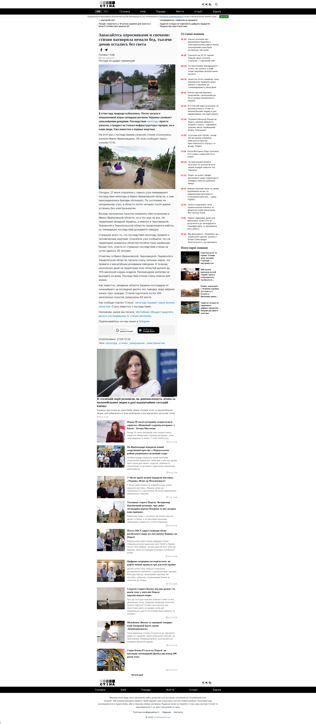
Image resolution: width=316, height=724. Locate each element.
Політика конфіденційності (146, 712)
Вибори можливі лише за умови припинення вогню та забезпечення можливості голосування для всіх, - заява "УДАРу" (203, 194)
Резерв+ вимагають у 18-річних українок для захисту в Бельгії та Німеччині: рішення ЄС (125, 25)
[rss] (209, 4)
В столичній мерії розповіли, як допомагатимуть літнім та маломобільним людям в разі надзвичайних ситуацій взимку (203, 110)
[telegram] (202, 4)
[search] (216, 4)
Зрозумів (224, 17)
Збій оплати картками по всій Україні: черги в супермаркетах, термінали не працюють (181, 18)
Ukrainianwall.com (162, 717)
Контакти (178, 712)
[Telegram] (106, 49)
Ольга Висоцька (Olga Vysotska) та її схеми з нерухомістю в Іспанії (203, 154)
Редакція (166, 712)
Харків (217, 11)
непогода (111, 343)
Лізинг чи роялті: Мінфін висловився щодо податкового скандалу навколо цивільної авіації (203, 179)
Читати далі (137, 675)
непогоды (152, 121)
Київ (143, 11)
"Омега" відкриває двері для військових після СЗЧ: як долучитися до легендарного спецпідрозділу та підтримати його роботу (202, 223)
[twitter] (206, 4)
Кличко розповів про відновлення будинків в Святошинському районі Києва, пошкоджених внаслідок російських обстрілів (203, 44)
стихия (123, 343)
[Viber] (111, 49)
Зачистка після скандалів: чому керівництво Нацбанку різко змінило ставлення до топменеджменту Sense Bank (203, 83)
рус (106, 11)
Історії (198, 11)
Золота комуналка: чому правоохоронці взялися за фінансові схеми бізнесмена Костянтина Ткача (201, 208)
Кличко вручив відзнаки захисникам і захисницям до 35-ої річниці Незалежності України (202, 96)
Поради (160, 11)
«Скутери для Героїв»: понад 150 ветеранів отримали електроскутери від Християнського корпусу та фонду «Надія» (202, 140)
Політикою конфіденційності (171, 16)
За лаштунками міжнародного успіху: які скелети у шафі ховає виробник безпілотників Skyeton (203, 70)
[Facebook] (101, 49)
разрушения (137, 343)
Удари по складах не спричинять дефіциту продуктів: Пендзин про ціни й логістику (185, 25)
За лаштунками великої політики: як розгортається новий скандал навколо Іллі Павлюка (201, 166)
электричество (156, 343)
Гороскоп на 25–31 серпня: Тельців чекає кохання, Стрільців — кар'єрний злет (127, 18)
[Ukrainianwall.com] (107, 4)
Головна (125, 11)
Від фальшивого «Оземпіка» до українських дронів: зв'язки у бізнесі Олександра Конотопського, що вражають (203, 238)
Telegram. (144, 321)
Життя (180, 11)
